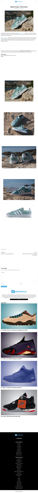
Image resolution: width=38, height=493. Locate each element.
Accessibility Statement (19, 486)
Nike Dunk (19, 450)
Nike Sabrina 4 (19, 467)
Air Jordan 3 (19, 445)
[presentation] (19, 316)
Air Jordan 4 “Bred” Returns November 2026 (10, 416)
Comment (3, 272)
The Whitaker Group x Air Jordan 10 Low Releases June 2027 (14, 330)
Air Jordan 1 (19, 443)
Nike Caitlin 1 (19, 475)
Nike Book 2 (19, 470)
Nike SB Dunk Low (19, 452)
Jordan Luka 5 (19, 464)
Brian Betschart (17, 8)
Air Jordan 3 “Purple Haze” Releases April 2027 (11, 387)
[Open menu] (1, 1)
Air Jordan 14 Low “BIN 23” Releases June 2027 (11, 358)
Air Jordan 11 (19, 449)
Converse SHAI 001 (19, 474)
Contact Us (19, 481)
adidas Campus (21, 33)
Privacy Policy (19, 482)
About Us (19, 479)
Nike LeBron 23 (19, 460)
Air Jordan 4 (19, 446)
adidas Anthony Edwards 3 (19, 471)
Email (21, 283)
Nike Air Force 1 (19, 453)
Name (2, 283)
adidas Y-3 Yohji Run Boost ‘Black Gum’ (7, 253)
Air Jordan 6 (19, 447)
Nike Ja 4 (19, 468)
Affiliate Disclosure (19, 488)
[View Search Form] (36, 1)
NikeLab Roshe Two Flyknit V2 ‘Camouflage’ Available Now (29, 253)
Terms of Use (19, 485)
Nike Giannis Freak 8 (19, 463)
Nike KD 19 (19, 461)
